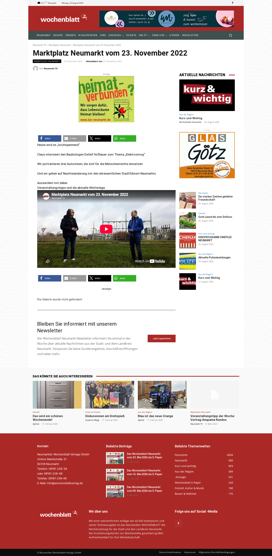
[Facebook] (232, 3)
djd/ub (36, 423)
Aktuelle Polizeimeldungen (214, 257)
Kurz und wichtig (206, 234)
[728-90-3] (167, 19)
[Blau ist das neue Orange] (162, 395)
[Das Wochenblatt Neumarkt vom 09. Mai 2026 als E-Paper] (115, 491)
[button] (230, 35)
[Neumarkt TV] (36, 68)
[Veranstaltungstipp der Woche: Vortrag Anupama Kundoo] (214, 395)
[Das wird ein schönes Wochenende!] (57, 395)
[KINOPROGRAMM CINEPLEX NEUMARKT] (187, 241)
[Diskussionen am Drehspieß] (109, 395)
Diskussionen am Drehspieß (105, 416)
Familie (201, 213)
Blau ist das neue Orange (155, 416)
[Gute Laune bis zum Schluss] (187, 220)
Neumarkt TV (39, 45)
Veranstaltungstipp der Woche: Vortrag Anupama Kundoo (212, 418)
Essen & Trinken (92, 412)
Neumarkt (203, 193)
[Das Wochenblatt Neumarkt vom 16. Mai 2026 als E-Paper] (115, 475)
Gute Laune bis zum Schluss (215, 216)
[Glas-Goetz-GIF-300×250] (207, 155)
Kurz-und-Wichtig (190, 118)
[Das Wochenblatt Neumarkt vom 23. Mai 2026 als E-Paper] (115, 458)
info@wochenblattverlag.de (65, 483)
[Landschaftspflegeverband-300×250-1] (106, 99)
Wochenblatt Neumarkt (190, 122)
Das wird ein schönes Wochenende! (48, 418)
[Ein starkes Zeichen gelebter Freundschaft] (187, 200)
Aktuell (36, 412)
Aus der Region (186, 114)
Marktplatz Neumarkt (60, 45)
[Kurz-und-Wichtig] (207, 95)
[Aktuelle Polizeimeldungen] (187, 261)
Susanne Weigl (92, 420)
